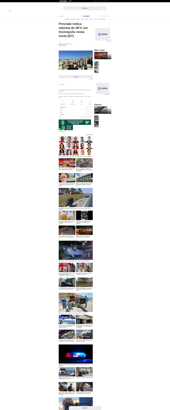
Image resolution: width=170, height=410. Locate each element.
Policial (83, 19)
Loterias (95, 19)
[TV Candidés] (70, 1)
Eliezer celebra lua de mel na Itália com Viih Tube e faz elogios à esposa (105, 61)
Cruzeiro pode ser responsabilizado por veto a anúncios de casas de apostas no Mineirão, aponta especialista (105, 122)
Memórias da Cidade (101, 19)
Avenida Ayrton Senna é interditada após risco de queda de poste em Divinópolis (104, 71)
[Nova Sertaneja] (64, 1)
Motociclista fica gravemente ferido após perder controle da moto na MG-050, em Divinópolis (105, 64)
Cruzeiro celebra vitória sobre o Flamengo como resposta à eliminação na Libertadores (104, 119)
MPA (59, 21)
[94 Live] (60, 1)
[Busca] (109, 16)
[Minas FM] (66, 1)
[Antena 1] (68, 1)
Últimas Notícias (73, 19)
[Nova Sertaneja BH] (62, 1)
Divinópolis (62, 21)
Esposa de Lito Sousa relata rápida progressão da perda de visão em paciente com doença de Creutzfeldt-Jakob (105, 67)
